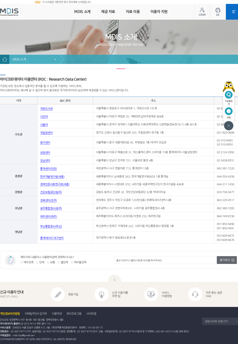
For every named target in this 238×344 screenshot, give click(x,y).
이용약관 (57, 313)
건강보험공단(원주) (51, 192)
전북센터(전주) (48, 200)
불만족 (64, 262)
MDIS (18, 12)
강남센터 (45, 160)
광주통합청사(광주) (51, 208)
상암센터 (45, 152)
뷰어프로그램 (74, 313)
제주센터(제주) (48, 216)
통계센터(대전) (48, 168)
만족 (41, 262)
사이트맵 (91, 313)
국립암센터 (46, 132)
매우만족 (28, 262)
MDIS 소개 (19, 59)
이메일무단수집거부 (36, 313)
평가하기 (225, 260)
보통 (52, 262)
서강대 (44, 116)
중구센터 (45, 142)
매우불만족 (80, 262)
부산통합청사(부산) (51, 226)
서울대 (44, 124)
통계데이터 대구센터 (52, 237)
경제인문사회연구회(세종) (55, 184)
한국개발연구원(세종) (52, 176)
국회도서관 (46, 108)
